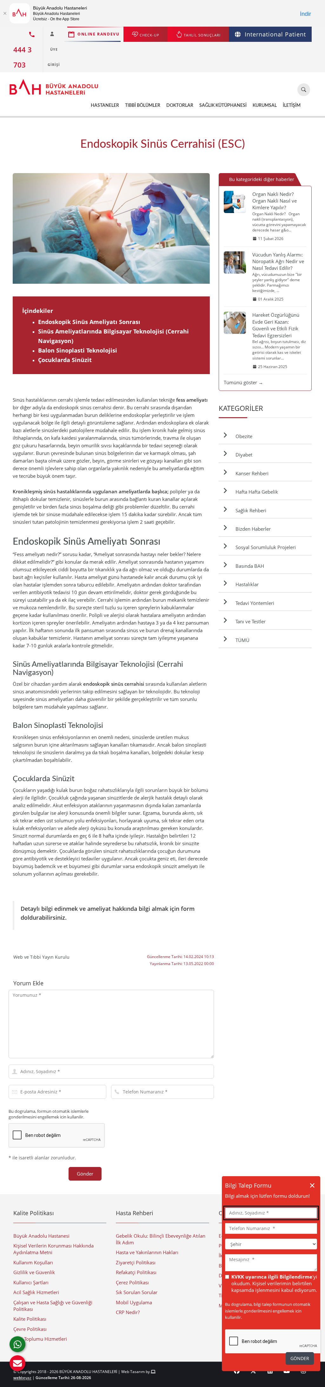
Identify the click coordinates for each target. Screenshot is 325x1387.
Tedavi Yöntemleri (253, 603)
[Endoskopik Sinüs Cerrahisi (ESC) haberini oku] (111, 228)
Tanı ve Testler (249, 621)
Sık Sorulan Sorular (136, 1292)
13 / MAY (207, 228)
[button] (17, 1363)
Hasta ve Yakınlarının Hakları (147, 1252)
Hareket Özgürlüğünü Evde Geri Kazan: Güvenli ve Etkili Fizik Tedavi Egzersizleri (275, 325)
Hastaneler (105, 105)
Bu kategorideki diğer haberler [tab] (261, 179)
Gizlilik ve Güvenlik (34, 1272)
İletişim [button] (292, 105)
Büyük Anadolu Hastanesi (41, 1236)
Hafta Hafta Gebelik (255, 492)
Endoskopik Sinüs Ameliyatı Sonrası (89, 322)
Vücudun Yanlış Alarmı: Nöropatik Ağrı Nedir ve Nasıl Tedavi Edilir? (278, 261)
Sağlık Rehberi (249, 510)
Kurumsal (265, 105)
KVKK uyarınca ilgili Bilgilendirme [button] (271, 1277)
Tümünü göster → (243, 382)
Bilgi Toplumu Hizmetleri (40, 1339)
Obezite (242, 436)
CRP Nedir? (128, 1312)
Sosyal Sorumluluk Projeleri (264, 547)
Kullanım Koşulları (33, 1262)
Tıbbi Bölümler (142, 105)
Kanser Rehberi (251, 473)
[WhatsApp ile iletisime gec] (17, 1344)
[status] (271, 1262)
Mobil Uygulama (134, 1302)
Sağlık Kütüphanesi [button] (223, 105)
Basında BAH (248, 566)
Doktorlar (179, 105)
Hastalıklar (246, 584)
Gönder (85, 1173)
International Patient (275, 34)
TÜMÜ (241, 640)
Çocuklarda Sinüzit (65, 360)
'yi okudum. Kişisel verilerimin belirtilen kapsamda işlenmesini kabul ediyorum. (274, 1283)
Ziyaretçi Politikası (136, 1262)
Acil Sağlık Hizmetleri (36, 1292)
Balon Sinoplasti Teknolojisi (77, 350)
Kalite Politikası (29, 1319)
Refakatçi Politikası (136, 1272)
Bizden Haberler (252, 529)
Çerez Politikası (132, 1282)
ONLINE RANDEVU (98, 34)
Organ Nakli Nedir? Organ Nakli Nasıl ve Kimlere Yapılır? (274, 201)
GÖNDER (299, 1358)
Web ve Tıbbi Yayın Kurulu (41, 957)
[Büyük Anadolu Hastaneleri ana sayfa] (54, 83)
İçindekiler (37, 310)
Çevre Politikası (30, 1329)
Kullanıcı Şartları (31, 1282)
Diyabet (242, 454)
